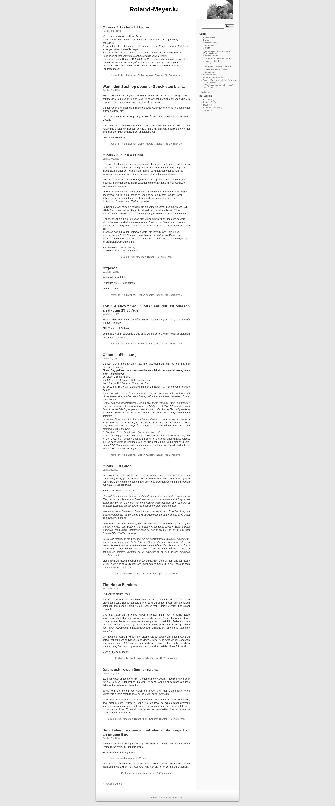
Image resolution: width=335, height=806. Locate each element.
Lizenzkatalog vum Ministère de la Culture (125, 758)
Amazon (121, 250)
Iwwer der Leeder (213, 61)
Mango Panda (211, 56)
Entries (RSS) (157, 797)
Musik (146, 658)
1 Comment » (164, 773)
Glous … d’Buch (117, 466)
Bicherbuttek (207, 92)
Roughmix (209, 45)
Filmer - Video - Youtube (214, 77)
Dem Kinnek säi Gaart (215, 64)
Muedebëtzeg (211, 43)
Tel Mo (208, 48)
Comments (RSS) (175, 797)
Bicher (141, 75)
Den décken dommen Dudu (217, 58)
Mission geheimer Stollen (216, 69)
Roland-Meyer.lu (154, 9)
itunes (135, 250)
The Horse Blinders (120, 585)
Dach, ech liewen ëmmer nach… (131, 670)
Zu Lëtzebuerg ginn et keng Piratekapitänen (216, 52)
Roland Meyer (209, 37)
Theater (159, 75)
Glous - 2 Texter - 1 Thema (126, 27)
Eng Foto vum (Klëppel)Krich (218, 66)
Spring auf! (210, 72)
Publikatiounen (129, 75)
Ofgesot (110, 268)
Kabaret (150, 75)
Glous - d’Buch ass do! (123, 155)
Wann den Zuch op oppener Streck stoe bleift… (144, 86)
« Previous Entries (112, 783)
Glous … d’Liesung (120, 355)
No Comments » (173, 75)
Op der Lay (130, 247)
